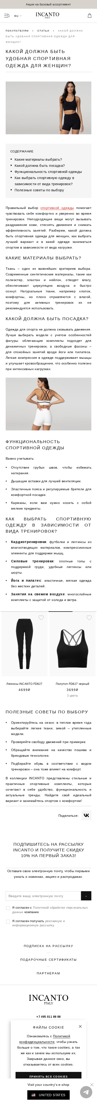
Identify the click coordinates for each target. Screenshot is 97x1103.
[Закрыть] (80, 1026)
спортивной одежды (57, 208)
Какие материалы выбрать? (38, 159)
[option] (48, 4)
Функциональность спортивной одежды (48, 172)
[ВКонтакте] (86, 815)
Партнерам (48, 973)
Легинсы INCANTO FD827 (24, 684)
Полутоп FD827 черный (72, 684)
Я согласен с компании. (50, 910)
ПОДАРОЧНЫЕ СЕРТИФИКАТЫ (48, 959)
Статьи (44, 30)
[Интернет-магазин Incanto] (48, 15)
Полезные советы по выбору (39, 190)
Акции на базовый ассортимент (48, 4)
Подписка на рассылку (48, 946)
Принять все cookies (48, 1076)
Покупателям (18, 30)
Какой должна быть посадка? (40, 165)
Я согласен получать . (38, 923)
